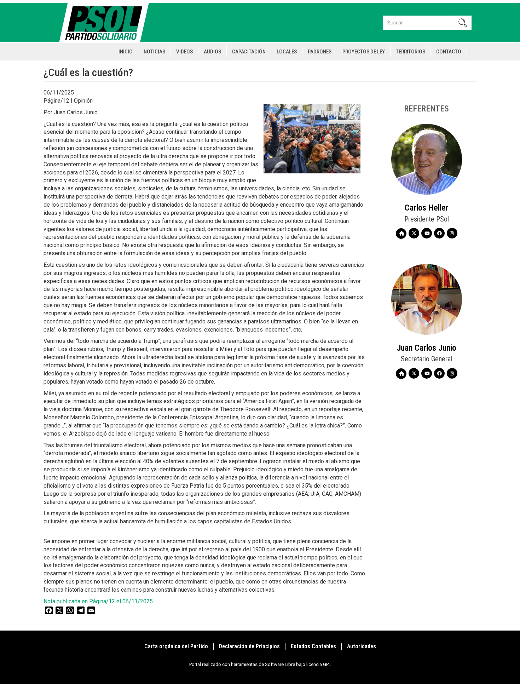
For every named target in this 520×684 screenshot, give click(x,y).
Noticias (154, 51)
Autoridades (361, 646)
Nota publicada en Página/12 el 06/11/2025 (98, 601)
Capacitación (249, 51)
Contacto (448, 51)
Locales (287, 51)
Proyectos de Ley (363, 51)
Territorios (410, 51)
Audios (212, 51)
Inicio (126, 51)
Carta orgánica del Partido (176, 646)
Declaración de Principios (249, 646)
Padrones (319, 51)
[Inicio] (107, 22)
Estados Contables (313, 646)
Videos (184, 51)
